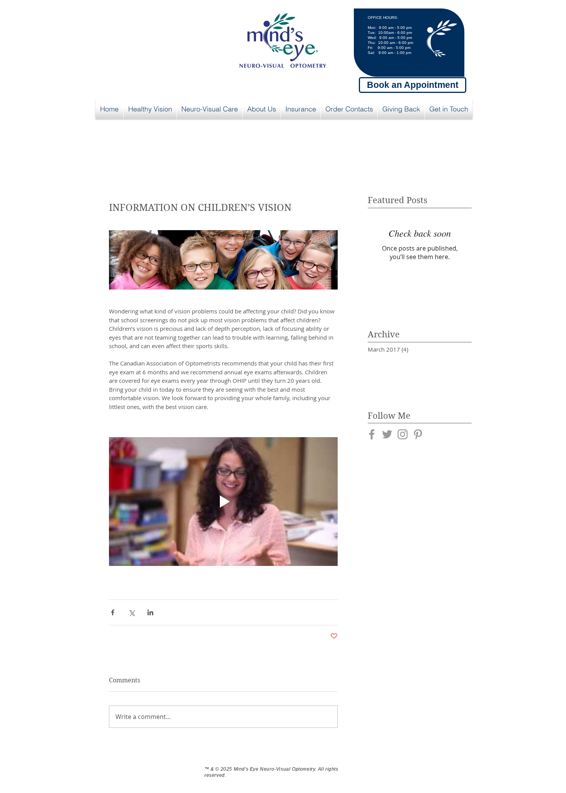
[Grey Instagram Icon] (402, 434)
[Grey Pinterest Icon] (418, 434)
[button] (150, 109)
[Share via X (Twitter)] (131, 612)
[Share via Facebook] (112, 612)
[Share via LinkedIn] (150, 612)
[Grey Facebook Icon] (371, 434)
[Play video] (223, 501)
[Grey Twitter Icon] (387, 434)
